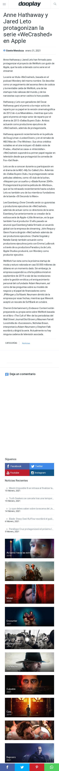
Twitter (39, 466)
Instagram (40, 472)
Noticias (26, 343)
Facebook (16, 466)
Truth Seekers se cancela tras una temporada (32, 498)
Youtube (14, 472)
